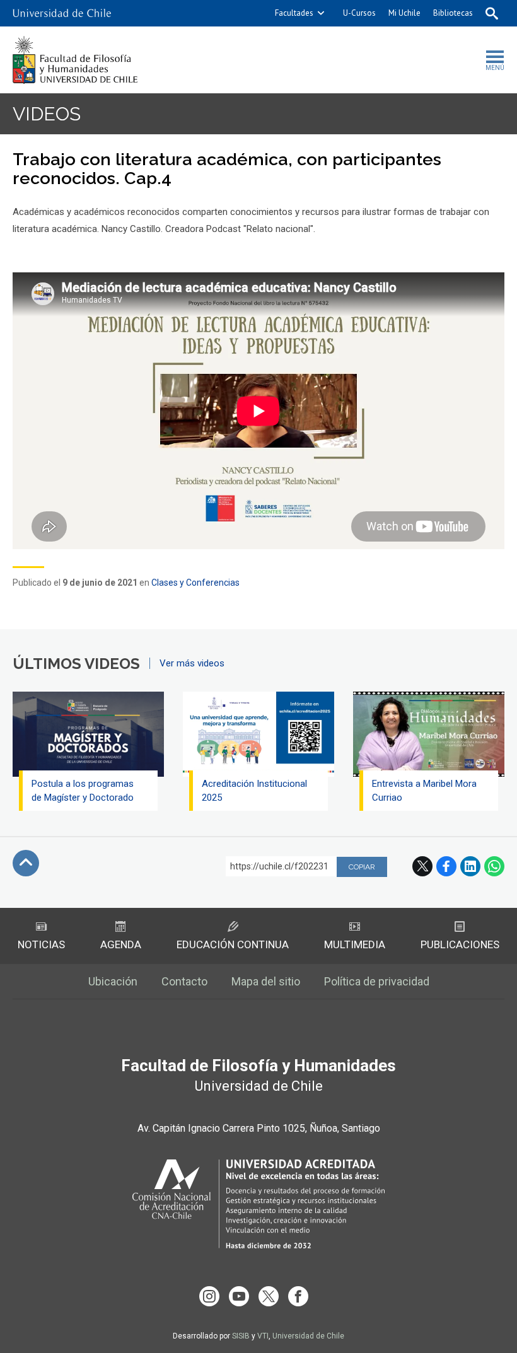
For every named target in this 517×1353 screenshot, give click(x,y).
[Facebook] (298, 1296)
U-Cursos (359, 13)
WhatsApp (494, 866)
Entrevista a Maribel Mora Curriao (424, 790)
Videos (47, 114)
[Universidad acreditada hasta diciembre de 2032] (258, 1203)
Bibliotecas (453, 13)
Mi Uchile (404, 13)
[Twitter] (268, 1296)
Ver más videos (192, 663)
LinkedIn (470, 866)
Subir (26, 863)
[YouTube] (239, 1296)
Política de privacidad (376, 981)
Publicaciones (460, 944)
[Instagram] (209, 1296)
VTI (263, 1336)
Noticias (41, 944)
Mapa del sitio (265, 981)
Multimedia (354, 944)
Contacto (184, 981)
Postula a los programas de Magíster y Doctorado (83, 790)
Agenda (120, 944)
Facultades (294, 13)
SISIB (241, 1336)
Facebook (446, 866)
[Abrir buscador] (491, 13)
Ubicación (112, 981)
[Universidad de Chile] (62, 13)
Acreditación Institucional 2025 (254, 790)
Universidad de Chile (308, 1336)
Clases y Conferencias (195, 583)
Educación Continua (233, 944)
